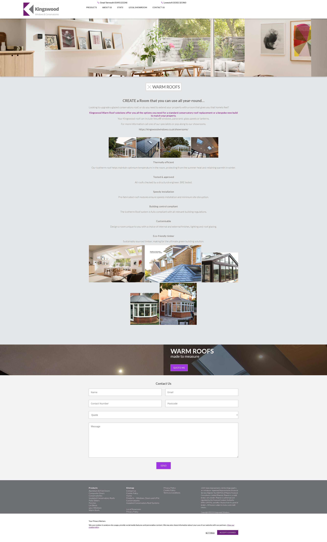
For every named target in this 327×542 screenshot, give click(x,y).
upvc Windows (95, 508)
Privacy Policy (132, 511)
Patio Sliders (94, 500)
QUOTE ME (179, 367)
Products (91, 7)
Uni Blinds (93, 505)
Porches (92, 503)
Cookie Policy (132, 493)
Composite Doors (96, 493)
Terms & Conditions (172, 492)
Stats (120, 7)
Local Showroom (138, 7)
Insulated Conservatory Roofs (102, 498)
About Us (107, 7)
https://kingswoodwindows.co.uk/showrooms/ (163, 129)
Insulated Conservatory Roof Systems (142, 503)
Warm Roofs (94, 510)
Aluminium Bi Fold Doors (99, 491)
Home (129, 495)
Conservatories (95, 495)
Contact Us (159, 7)
